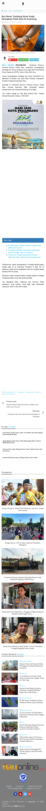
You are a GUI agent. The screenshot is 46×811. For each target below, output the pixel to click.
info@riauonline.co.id (33, 788)
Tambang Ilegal (8, 392)
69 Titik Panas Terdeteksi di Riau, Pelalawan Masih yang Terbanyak (31, 701)
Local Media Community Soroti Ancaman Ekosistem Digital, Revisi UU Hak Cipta (31, 678)
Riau (10, 11)
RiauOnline (31, 801)
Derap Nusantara (26, 661)
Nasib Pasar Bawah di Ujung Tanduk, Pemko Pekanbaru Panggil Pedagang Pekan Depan (22, 647)
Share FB (34, 60)
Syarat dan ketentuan (35, 786)
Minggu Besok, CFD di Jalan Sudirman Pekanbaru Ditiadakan (22, 544)
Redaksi (9, 786)
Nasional (24, 673)
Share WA (24, 60)
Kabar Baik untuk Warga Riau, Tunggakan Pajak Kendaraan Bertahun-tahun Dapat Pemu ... (23, 613)
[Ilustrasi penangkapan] (23, 38)
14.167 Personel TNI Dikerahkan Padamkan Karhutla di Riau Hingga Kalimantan (31, 715)
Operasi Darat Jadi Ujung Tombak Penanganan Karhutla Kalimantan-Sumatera (31, 666)
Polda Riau (38, 392)
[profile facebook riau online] (15, 794)
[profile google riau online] (30, 794)
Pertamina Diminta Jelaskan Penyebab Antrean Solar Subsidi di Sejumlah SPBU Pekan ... (22, 578)
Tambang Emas (29, 392)
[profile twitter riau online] (25, 794)
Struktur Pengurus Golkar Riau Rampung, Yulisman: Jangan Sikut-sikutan (23, 509)
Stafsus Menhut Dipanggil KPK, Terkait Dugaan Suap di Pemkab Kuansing (30, 751)
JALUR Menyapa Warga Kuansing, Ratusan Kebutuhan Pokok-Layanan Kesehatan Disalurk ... (31, 727)
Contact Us (20, 786)
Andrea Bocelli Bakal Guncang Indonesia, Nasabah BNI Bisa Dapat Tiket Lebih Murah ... (30, 690)
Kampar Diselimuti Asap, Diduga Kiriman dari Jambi (20, 457)
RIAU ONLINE (8, 65)
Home (5, 11)
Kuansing (5, 394)
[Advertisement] (23, 214)
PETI (15, 392)
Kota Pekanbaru (17, 11)
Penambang (20, 392)
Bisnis (23, 686)
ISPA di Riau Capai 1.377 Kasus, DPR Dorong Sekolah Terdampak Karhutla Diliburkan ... (31, 739)
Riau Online (12, 394)
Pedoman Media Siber (15, 788)
